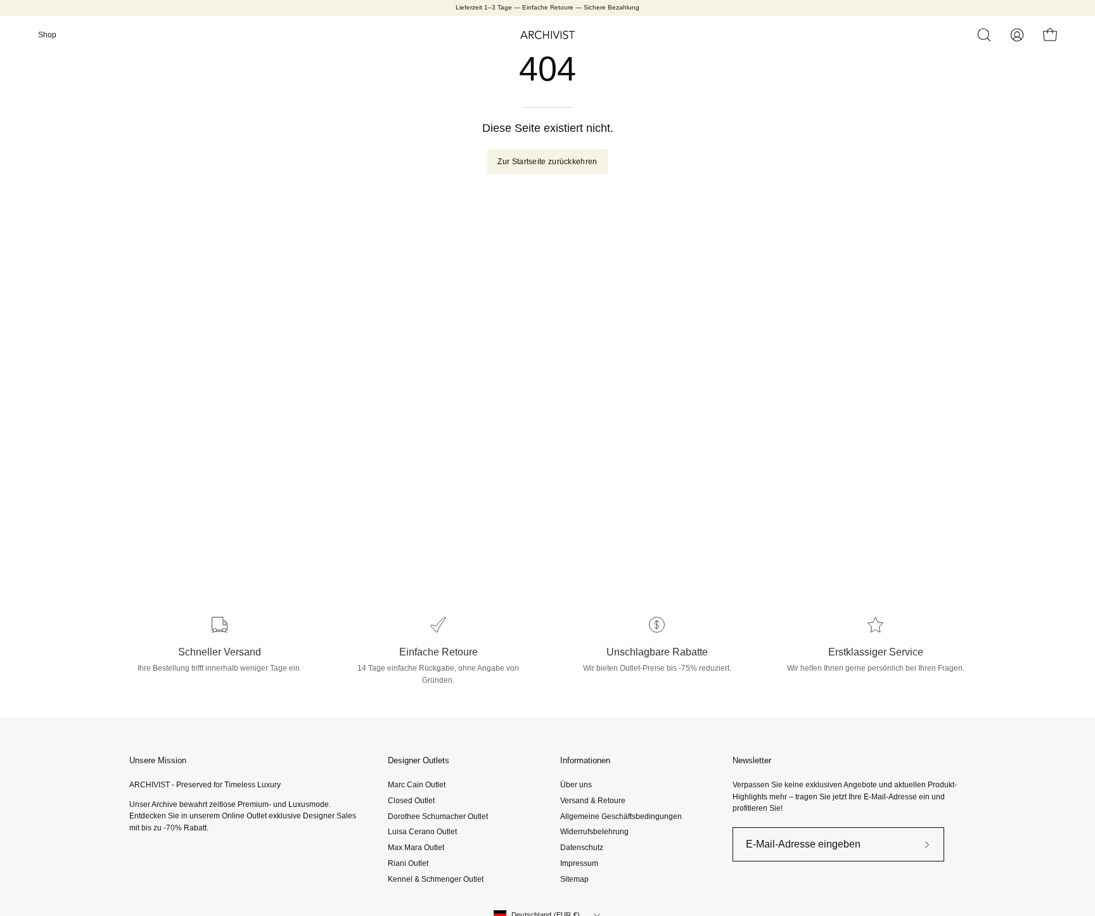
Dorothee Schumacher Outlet (438, 815)
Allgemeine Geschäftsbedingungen (621, 815)
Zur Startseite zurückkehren (547, 161)
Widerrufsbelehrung (594, 831)
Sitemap (574, 878)
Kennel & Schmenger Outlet (435, 878)
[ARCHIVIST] (547, 35)
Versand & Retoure (592, 800)
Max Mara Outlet (416, 847)
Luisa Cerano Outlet (422, 831)
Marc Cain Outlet (416, 784)
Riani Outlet (408, 863)
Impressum (579, 863)
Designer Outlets (418, 760)
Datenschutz (581, 847)
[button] (984, 35)
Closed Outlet (411, 800)
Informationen (585, 760)
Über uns (576, 784)
